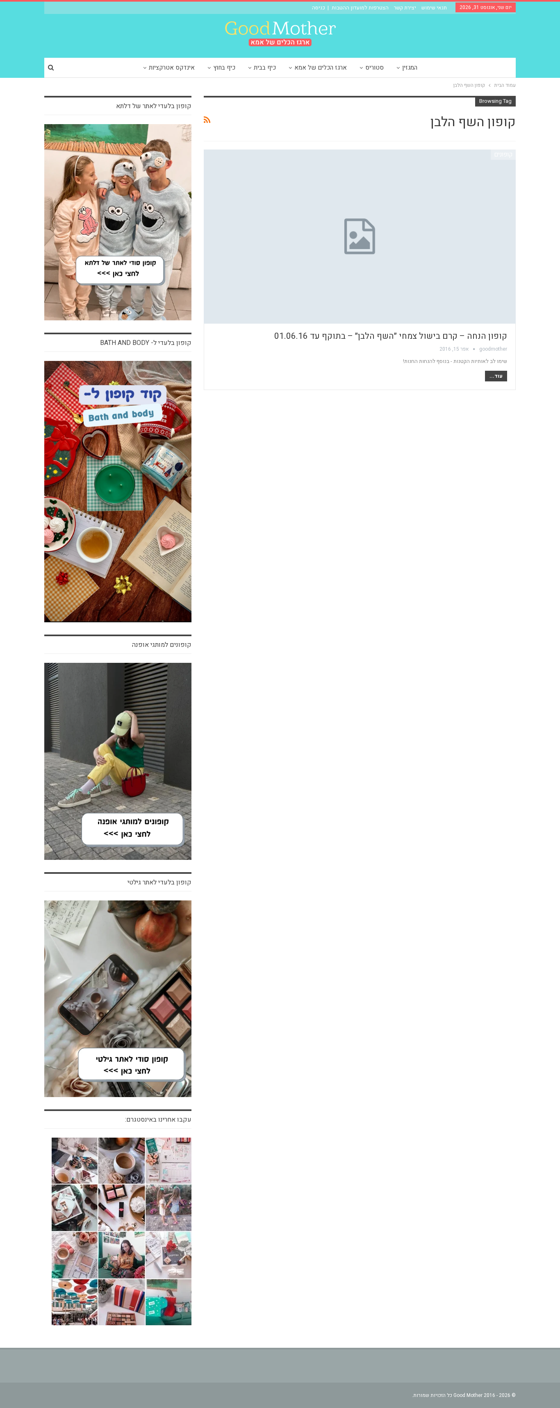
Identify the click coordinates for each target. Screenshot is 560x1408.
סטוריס (374, 67)
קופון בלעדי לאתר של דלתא (153, 106)
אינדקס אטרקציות (172, 67)
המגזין (409, 67)
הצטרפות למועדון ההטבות (360, 7)
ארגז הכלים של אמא (320, 67)
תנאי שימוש (434, 7)
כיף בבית (265, 67)
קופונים (503, 154)
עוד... (496, 376)
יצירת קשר (405, 7)
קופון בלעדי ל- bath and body (145, 343)
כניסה (318, 7)
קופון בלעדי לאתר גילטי (159, 882)
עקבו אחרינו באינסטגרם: (158, 1120)
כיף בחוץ (224, 67)
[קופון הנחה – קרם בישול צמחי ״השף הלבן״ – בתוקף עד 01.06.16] (360, 237)
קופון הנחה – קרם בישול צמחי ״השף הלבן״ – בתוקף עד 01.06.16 (390, 336)
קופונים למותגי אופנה (161, 645)
